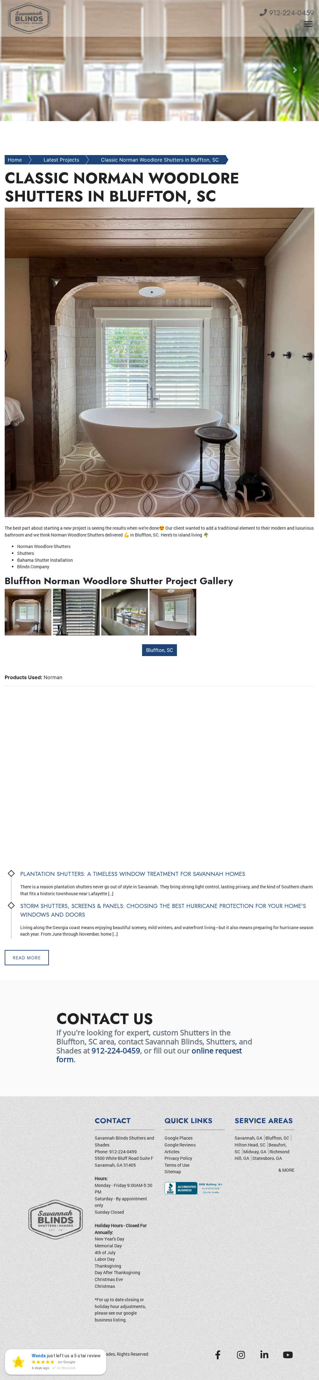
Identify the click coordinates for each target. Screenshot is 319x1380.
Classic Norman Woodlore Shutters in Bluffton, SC (160, 160)
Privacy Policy (178, 1158)
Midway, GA (254, 1152)
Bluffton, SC (159, 650)
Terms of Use (176, 1165)
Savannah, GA (248, 1138)
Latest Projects (61, 160)
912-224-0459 (290, 12)
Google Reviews (180, 1145)
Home (15, 160)
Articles (171, 1152)
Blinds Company (33, 566)
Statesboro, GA (267, 1158)
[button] (24, 70)
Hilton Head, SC (250, 1145)
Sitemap (172, 1171)
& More (286, 1170)
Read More (27, 958)
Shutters (95, 535)
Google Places (178, 1138)
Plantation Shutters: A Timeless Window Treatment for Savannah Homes (132, 874)
